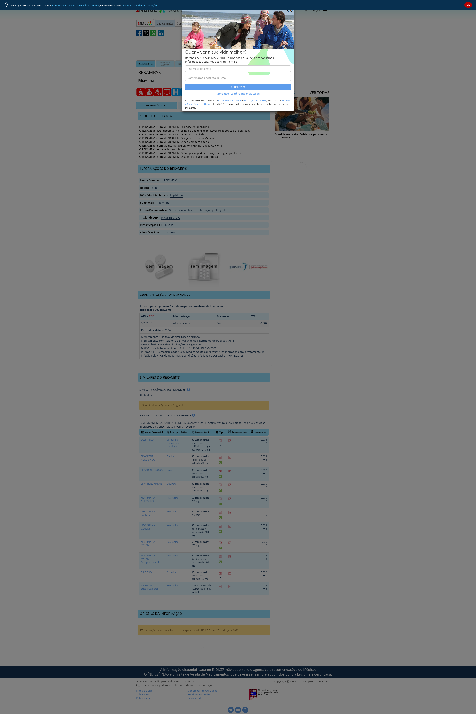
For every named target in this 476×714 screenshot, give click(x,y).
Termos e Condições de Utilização (139, 5)
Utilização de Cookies (88, 5)
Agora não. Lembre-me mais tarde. (238, 94)
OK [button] (468, 5)
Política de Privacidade (63, 5)
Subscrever (238, 87)
